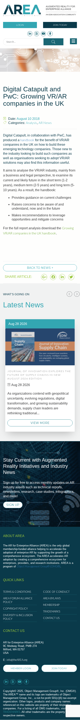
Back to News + (40, 268)
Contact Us (51, 618)
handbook (27, 140)
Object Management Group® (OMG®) (38, 566)
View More (40, 423)
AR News (45, 123)
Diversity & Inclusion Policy (18, 616)
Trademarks (51, 611)
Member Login (21, 668)
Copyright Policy (15, 608)
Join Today (60, 24)
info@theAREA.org (17, 659)
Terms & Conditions (17, 591)
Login (20, 24)
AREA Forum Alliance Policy (18, 600)
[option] (40, 375)
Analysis (31, 123)
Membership (51, 604)
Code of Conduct (56, 591)
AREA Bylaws (52, 598)
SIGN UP (12, 505)
